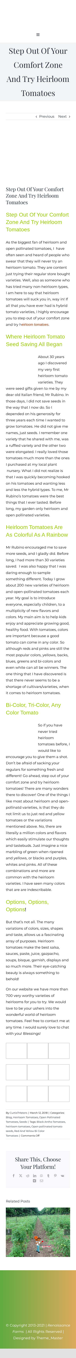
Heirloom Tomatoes (25, 1117)
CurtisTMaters (18, 1112)
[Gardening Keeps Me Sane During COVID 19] (38, 1210)
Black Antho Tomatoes (51, 1121)
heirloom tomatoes (18, 1126)
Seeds (23, 1121)
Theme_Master (49, 1338)
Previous (46, 116)
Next (62, 116)
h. (34, 324)
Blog (9, 1117)
